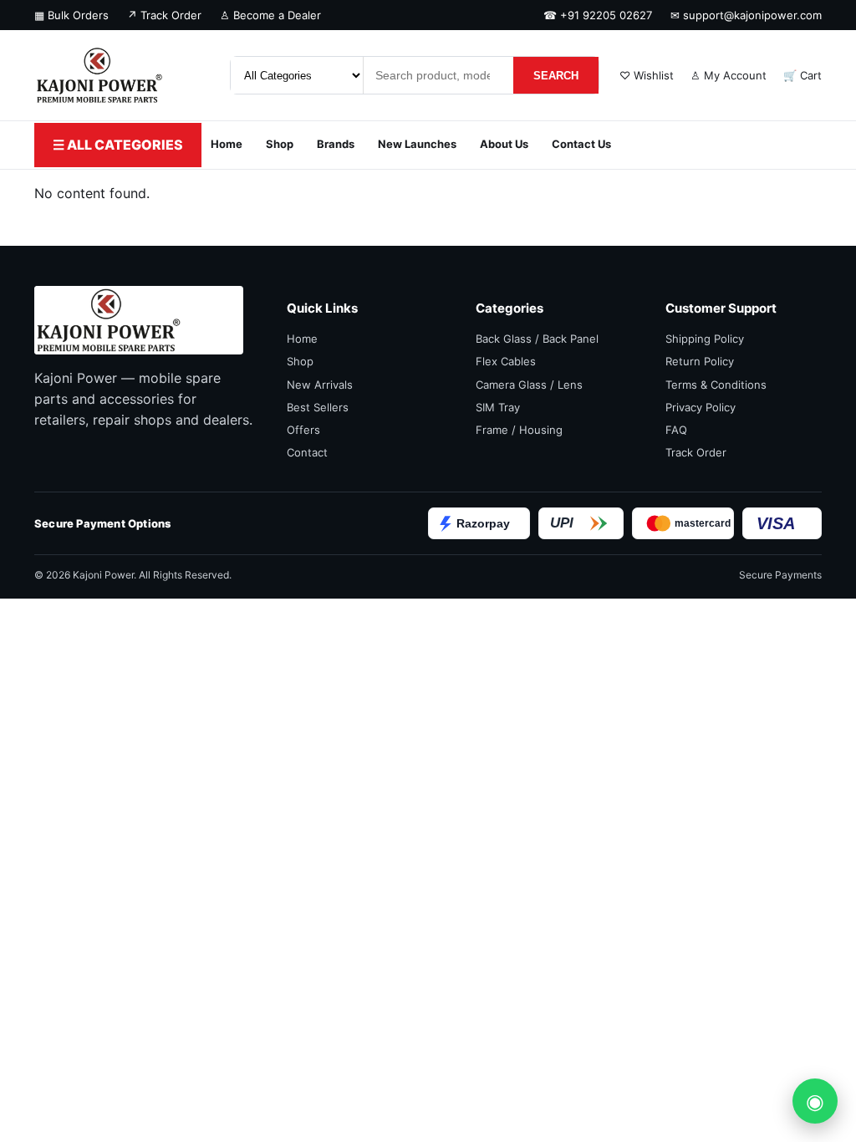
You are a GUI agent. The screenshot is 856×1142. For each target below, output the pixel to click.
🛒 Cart (802, 75)
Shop (279, 143)
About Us (504, 143)
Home (226, 143)
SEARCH (555, 75)
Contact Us (581, 143)
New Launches (417, 143)
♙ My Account (728, 75)
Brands (335, 143)
